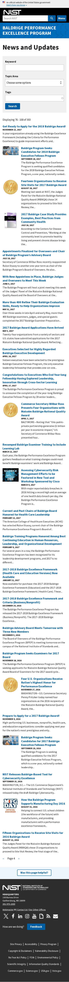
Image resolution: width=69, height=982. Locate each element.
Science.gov (32, 970)
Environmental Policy (47, 957)
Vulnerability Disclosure (46, 950)
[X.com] (6, 916)
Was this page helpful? (34, 872)
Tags (8, 92)
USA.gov (45, 970)
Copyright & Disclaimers (20, 950)
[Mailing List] (55, 916)
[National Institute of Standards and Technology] (25, 887)
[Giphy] (41, 916)
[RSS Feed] (48, 916)
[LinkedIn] (20, 916)
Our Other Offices (37, 909)
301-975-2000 (9, 904)
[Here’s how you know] (34, 4)
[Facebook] (13, 916)
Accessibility (31, 944)
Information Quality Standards (44, 964)
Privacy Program (48, 944)
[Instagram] (27, 916)
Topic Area (11, 76)
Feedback (36, 926)
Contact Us (22, 909)
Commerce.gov (15, 970)
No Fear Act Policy (17, 957)
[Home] (12, 12)
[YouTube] (34, 916)
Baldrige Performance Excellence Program (29, 30)
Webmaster (8, 909)
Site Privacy (16, 944)
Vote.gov (56, 970)
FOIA (32, 957)
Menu (61, 18)
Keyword (10, 61)
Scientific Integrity (16, 964)
